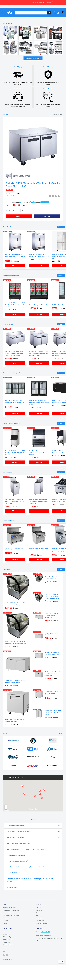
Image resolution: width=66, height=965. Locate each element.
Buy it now (47, 216)
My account (39, 918)
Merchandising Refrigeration (25, 32)
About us (38, 907)
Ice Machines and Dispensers (11, 915)
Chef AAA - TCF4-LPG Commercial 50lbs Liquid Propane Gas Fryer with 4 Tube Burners (38, 501)
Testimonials (6, 934)
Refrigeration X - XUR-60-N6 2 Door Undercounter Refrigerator (15, 681)
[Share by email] (59, 195)
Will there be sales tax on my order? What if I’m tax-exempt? (27, 849)
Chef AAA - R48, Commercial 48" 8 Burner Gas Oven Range (14, 549)
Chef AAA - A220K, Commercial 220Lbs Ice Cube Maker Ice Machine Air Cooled (38, 452)
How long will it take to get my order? (19, 831)
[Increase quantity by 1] (22, 210)
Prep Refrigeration (40, 33)
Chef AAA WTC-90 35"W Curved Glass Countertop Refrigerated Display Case (52, 596)
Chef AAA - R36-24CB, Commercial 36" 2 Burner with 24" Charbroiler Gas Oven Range (39, 550)
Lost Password (40, 920)
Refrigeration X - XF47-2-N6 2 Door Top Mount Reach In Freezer (53, 712)
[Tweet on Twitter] (56, 195)
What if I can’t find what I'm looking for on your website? (25, 867)
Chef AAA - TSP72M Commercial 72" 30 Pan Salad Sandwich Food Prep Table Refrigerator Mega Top (14, 353)
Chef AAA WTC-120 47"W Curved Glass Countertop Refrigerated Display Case (15, 642)
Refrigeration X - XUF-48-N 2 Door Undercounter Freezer (52, 653)
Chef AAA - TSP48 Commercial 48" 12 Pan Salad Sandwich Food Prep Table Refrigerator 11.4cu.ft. (38, 353)
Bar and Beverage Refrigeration (56, 32)
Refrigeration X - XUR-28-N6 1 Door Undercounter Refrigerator (53, 693)
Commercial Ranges (55, 47)
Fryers (10, 48)
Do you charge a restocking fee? (17, 861)
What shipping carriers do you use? (18, 843)
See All (61, 733)
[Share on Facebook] (50, 195)
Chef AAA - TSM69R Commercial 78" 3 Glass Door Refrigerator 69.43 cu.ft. (38, 304)
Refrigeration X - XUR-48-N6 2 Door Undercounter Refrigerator (53, 673)
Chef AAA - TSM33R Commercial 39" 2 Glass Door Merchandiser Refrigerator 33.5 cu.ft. (15, 304)
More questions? (12, 887)
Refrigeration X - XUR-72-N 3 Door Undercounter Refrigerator (52, 615)
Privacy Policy (7, 937)
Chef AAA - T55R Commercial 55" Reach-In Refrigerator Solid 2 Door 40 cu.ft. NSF (15, 256)
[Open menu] (4, 12)
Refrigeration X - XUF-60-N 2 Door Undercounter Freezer (52, 634)
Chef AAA (8, 193)
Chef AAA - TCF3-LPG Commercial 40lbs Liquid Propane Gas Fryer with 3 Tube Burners (15, 501)
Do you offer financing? (14, 873)
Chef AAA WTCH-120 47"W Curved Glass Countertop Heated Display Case (16, 604)
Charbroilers (25, 48)
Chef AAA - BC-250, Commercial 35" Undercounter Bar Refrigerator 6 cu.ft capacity (39, 402)
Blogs (37, 915)
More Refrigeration (57, 114)
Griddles (41, 48)
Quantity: (8, 210)
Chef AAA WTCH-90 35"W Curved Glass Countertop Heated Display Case (52, 576)
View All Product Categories (33, 58)
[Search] (49, 12)
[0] (61, 13)
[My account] (58, 13)
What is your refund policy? (16, 837)
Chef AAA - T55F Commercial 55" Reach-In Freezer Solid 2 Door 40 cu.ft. (39, 255)
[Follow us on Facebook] (4, 955)
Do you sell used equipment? (16, 855)
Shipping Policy (7, 939)
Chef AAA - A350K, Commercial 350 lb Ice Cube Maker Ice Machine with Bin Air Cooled (15, 452)
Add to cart (19, 216)
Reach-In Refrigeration (10, 32)
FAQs (4, 931)
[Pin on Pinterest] (53, 195)
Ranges (5, 923)
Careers (38, 912)
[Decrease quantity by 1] (13, 210)
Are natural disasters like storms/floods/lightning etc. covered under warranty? (30, 880)
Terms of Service (8, 944)
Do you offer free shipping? (16, 825)
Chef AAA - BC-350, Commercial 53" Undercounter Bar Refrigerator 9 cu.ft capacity (15, 402)
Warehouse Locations (42, 923)
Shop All (60, 227)
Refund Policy (7, 942)
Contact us (39, 910)
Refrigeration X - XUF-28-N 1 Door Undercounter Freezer (14, 720)
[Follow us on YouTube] (7, 955)
